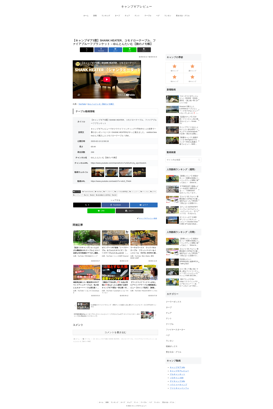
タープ (123, 402)
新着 (107, 402)
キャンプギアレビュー (179, 371)
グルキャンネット (177, 374)
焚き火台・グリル (168, 402)
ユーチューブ (79, 195)
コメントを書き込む (115, 332)
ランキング (114, 402)
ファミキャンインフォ (179, 388)
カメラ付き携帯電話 (122, 191)
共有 (87, 195)
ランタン (157, 402)
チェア (129, 402)
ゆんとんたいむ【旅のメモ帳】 (101, 104)
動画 (93, 195)
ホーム (101, 402)
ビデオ (154, 191)
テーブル (77, 191)
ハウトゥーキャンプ (178, 385)
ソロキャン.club (176, 378)
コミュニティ (135, 191)
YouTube (82, 104)
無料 (115, 195)
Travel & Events (88, 191)
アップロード (109, 191)
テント (136, 402)
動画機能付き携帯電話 (104, 195)
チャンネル (145, 191)
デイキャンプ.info (177, 381)
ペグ (150, 402)
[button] (144, 49)
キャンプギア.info (177, 367)
